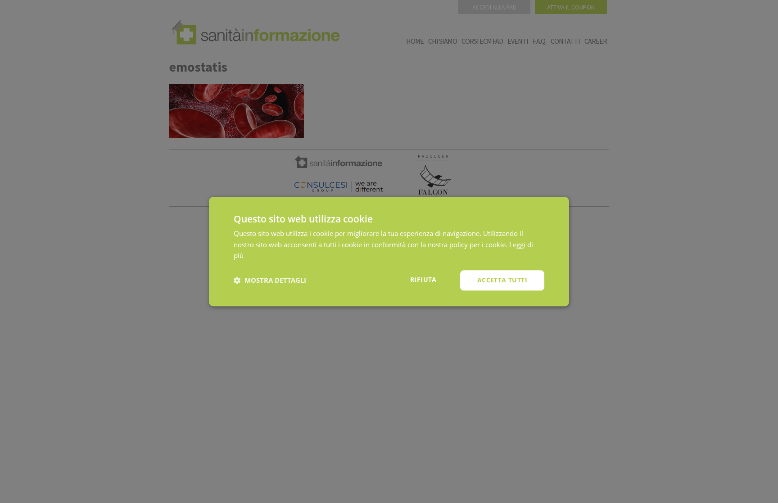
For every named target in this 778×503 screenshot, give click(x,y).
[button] (270, 280)
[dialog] (389, 251)
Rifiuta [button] (423, 279)
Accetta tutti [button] (502, 280)
